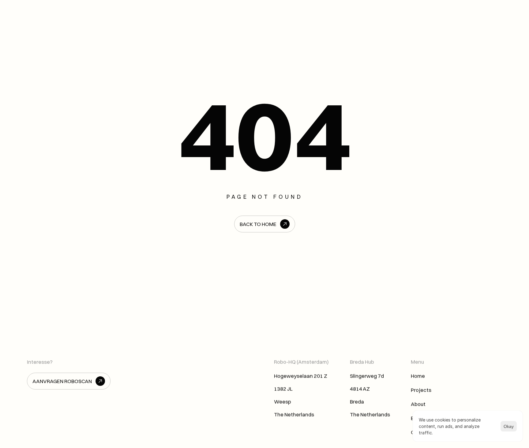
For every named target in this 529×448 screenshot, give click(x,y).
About (418, 404)
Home (418, 376)
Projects (421, 390)
